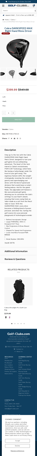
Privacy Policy (27, 435)
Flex (4, 106)
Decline (17, 446)
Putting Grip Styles (24, 395)
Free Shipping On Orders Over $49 (19, 1)
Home (7, 20)
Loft (4, 97)
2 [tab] (15, 324)
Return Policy (9, 367)
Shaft (4, 101)
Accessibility (9, 373)
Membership (9, 360)
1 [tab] (12, 324)
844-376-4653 (14, 404)
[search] (18, 10)
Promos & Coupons (11, 371)
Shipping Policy (9, 369)
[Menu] (3, 5)
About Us (20, 351)
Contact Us (19, 349)
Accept (17, 441)
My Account (8, 363)
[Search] (35, 11)
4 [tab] (22, 324)
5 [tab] (25, 324)
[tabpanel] (18, 299)
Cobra (13, 20)
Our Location (9, 365)
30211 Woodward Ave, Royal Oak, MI (19, 347)
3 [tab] (18, 324)
